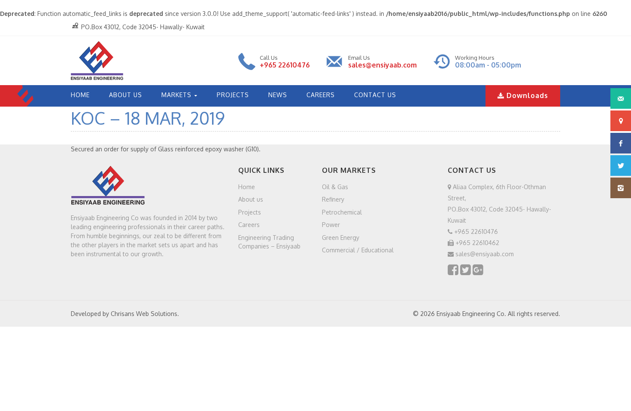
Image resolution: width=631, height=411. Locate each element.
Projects (249, 211)
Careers (249, 224)
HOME (80, 94)
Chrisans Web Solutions (144, 313)
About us (250, 199)
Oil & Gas (335, 186)
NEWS (277, 94)
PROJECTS (233, 94)
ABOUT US (125, 94)
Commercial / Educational (358, 250)
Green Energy (340, 237)
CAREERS (320, 94)
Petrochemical (342, 211)
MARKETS (176, 94)
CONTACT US (375, 94)
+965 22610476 (285, 65)
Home (246, 186)
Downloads (526, 95)
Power (331, 224)
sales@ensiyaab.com (382, 65)
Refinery (333, 199)
